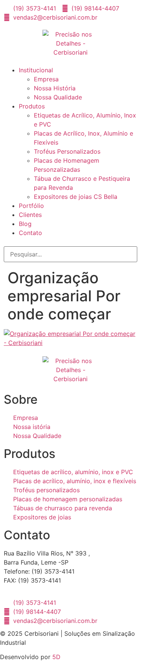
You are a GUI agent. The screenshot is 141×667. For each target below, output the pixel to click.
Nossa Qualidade (58, 97)
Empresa (46, 79)
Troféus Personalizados (67, 151)
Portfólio (31, 205)
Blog (25, 223)
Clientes (30, 214)
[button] (70, 63)
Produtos (32, 106)
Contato (30, 233)
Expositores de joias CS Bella (75, 196)
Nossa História (55, 88)
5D (56, 657)
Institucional (36, 70)
